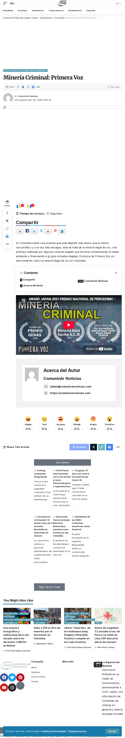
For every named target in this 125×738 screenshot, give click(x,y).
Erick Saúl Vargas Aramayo (18, 651)
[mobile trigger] (6, 3)
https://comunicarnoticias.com (70, 393)
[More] (38, 87)
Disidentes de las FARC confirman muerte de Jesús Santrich (81, 523)
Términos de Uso (77, 731)
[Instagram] (12, 687)
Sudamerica (39, 71)
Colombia (25, 71)
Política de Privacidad (54, 731)
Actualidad (10, 71)
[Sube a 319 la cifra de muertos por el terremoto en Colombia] (47, 616)
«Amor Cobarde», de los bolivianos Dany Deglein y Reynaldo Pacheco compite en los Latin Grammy (77, 635)
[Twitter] (12, 677)
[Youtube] (4, 687)
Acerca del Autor (33, 285)
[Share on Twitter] (23, 87)
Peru (98, 623)
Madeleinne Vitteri (45, 644)
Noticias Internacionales (18, 620)
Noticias (9, 617)
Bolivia (24, 614)
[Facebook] (4, 677)
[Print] (33, 87)
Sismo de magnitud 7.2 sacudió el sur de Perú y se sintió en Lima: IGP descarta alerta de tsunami (107, 635)
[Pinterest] (20, 677)
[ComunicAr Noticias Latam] (62, 3)
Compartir (29, 279)
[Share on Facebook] (18, 87)
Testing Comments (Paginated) (40, 473)
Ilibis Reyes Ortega (105, 647)
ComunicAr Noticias (28, 96)
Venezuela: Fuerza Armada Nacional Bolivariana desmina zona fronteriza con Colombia (61, 526)
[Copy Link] (28, 87)
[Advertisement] (62, 44)
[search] (110, 3)
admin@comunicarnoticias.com (70, 386)
